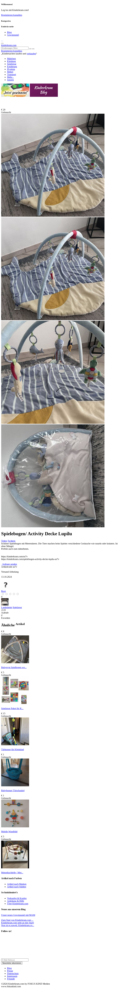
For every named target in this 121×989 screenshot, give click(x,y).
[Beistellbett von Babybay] (5, 604)
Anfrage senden (9, 564)
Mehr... (10, 77)
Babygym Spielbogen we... (14, 667)
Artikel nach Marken (16, 884)
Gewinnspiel (13, 35)
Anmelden (17, 15)
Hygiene (11, 69)
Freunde (11, 979)
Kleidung (11, 61)
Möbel (10, 72)
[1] (33, 48)
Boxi (3, 591)
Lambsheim (6, 607)
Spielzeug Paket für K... (12, 708)
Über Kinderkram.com (17, 903)
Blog (9, 32)
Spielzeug (11, 64)
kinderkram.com (8, 45)
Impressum (12, 976)
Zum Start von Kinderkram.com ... (17, 920)
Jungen (10, 80)
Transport (11, 74)
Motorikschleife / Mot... (12, 872)
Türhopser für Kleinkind (12, 749)
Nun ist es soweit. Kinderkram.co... (17, 924)
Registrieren (6, 15)
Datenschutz (13, 973)
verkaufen (31, 53)
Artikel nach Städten (16, 886)
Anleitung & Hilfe (15, 901)
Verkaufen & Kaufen (17, 898)
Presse (10, 971)
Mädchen (11, 58)
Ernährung (12, 66)
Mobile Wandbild (9, 831)
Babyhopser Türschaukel (12, 790)
